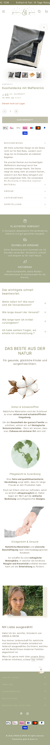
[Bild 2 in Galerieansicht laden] (18, 75)
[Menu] (3, 11)
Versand (18, 97)
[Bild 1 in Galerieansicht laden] (11, 75)
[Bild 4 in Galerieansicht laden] (32, 75)
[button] (39, 11)
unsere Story (37, 656)
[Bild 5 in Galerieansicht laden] (39, 75)
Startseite (7, 84)
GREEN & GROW (20, 736)
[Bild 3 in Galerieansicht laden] (25, 75)
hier (33, 659)
